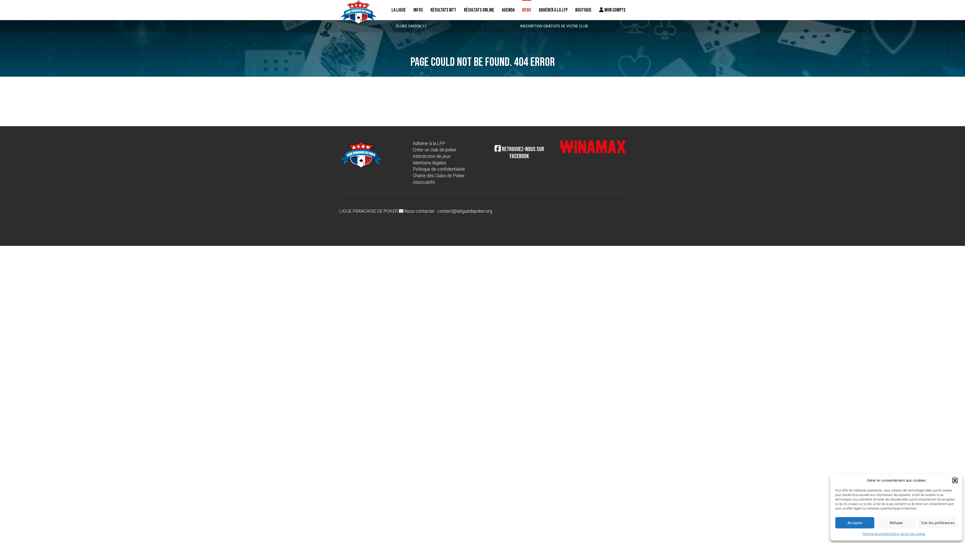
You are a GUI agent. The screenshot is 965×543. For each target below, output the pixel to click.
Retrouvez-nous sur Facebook (522, 153)
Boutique (583, 10)
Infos (418, 10)
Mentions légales (429, 162)
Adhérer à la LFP (553, 10)
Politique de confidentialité (439, 169)
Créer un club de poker (435, 149)
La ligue (399, 10)
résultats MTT (443, 10)
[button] (954, 480)
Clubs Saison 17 (411, 26)
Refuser (896, 523)
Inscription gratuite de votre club (554, 26)
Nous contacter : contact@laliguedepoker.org (447, 211)
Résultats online (479, 10)
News (526, 10)
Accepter (854, 523)
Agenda (508, 10)
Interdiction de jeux (432, 156)
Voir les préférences (938, 523)
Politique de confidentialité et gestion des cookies (893, 534)
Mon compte (615, 10)
